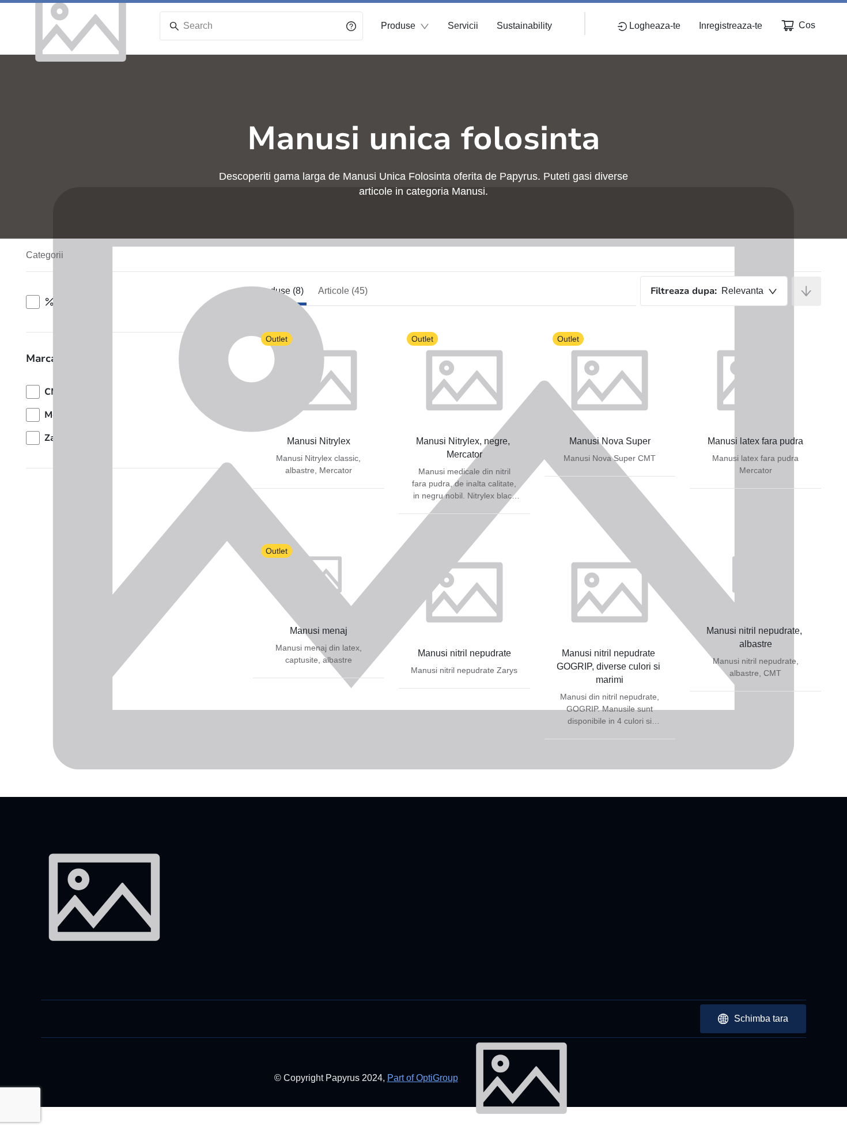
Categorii (44, 255)
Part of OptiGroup (422, 1078)
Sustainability (524, 26)
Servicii (463, 26)
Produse (398, 26)
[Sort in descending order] (806, 291)
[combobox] (714, 291)
